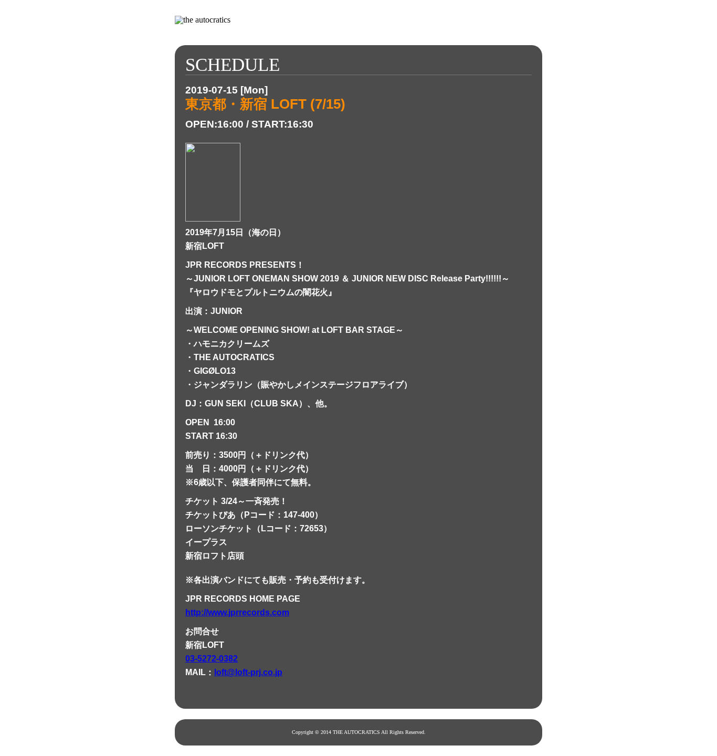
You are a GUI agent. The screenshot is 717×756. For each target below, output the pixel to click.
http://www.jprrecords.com (237, 612)
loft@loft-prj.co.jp (248, 672)
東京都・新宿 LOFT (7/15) (265, 104)
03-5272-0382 (211, 658)
